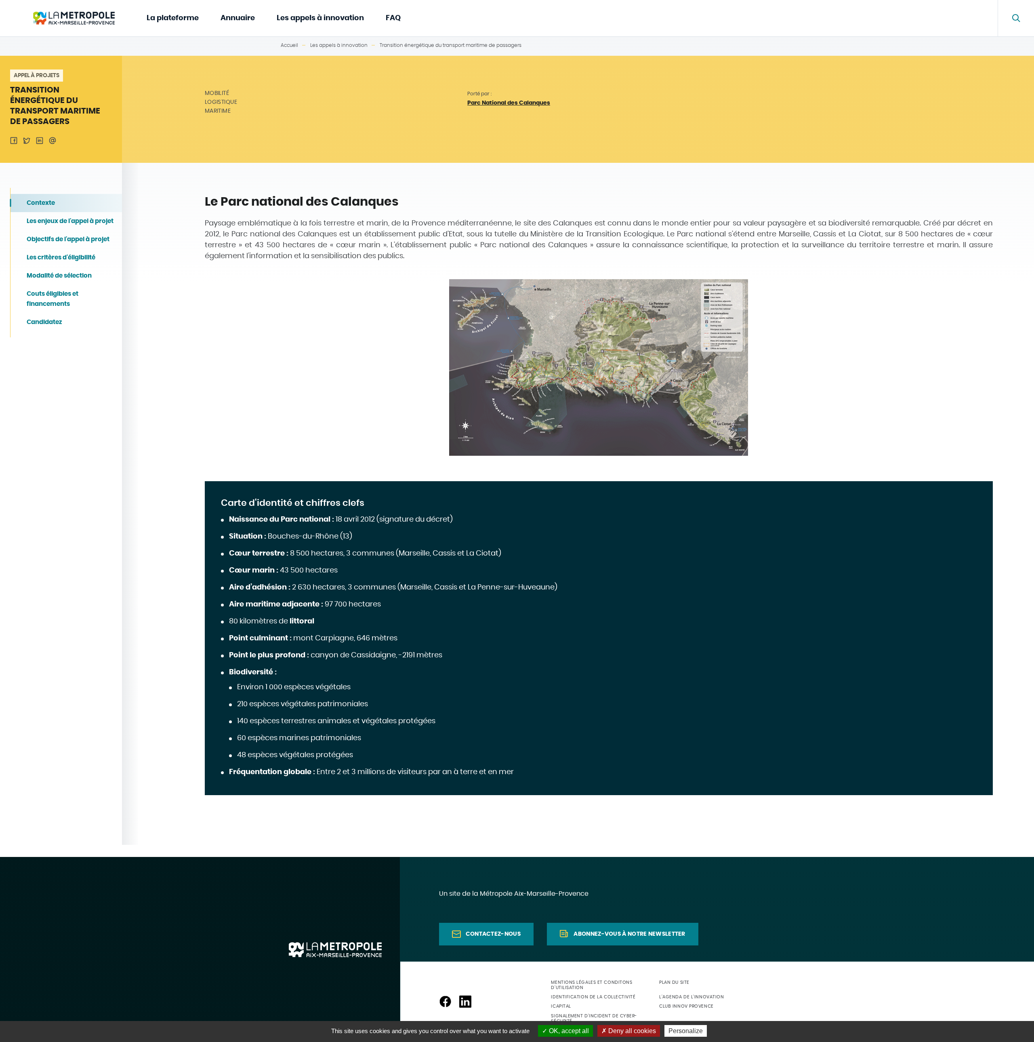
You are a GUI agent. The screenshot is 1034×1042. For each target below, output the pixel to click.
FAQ (393, 18)
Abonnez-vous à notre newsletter (629, 934)
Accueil (289, 45)
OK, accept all (568, 1030)
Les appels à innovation (320, 18)
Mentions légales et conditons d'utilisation (591, 985)
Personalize (685, 1030)
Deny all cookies (631, 1030)
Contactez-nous (493, 934)
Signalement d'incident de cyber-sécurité (594, 1018)
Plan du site (674, 982)
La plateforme (173, 18)
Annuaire (238, 18)
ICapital (561, 1006)
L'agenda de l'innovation (691, 997)
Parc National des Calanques (508, 103)
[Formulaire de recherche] (1016, 18)
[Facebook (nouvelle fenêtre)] (445, 1001)
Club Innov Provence (686, 1006)
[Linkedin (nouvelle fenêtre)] (465, 1001)
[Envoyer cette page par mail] (52, 140)
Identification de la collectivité (593, 997)
